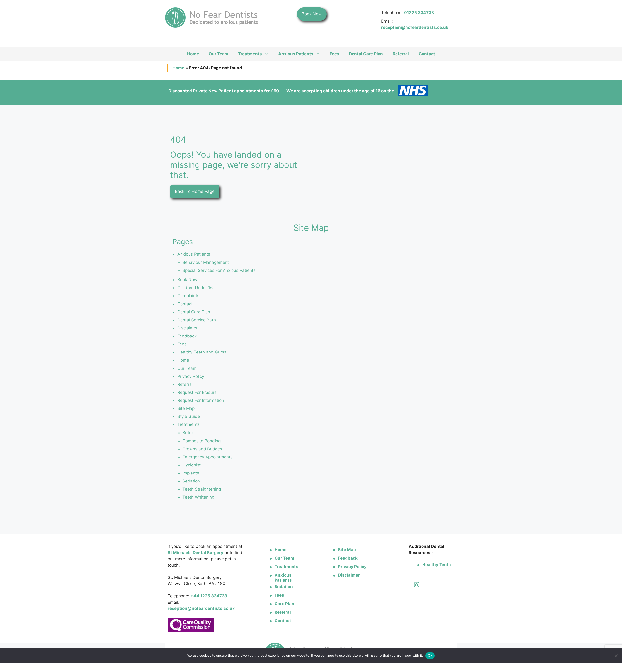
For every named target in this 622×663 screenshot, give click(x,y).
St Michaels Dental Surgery (195, 552)
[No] (615, 655)
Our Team (218, 54)
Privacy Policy (190, 376)
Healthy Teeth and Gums (201, 352)
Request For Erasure (197, 392)
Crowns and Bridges (202, 449)
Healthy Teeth (436, 564)
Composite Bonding (201, 441)
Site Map (186, 408)
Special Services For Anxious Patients (219, 270)
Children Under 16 (195, 287)
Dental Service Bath (196, 320)
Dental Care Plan (366, 54)
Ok (430, 655)
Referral (401, 54)
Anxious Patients (295, 54)
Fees (334, 54)
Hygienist (191, 465)
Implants (190, 473)
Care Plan (284, 603)
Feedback (187, 336)
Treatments (250, 54)
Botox (188, 432)
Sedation (191, 481)
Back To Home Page (195, 191)
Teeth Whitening (198, 497)
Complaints (188, 295)
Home (193, 54)
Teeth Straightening (201, 489)
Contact (427, 54)
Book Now (312, 13)
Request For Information (200, 400)
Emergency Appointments (207, 457)
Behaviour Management (205, 262)
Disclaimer (187, 328)
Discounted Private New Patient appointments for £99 (223, 90)
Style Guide (188, 416)
